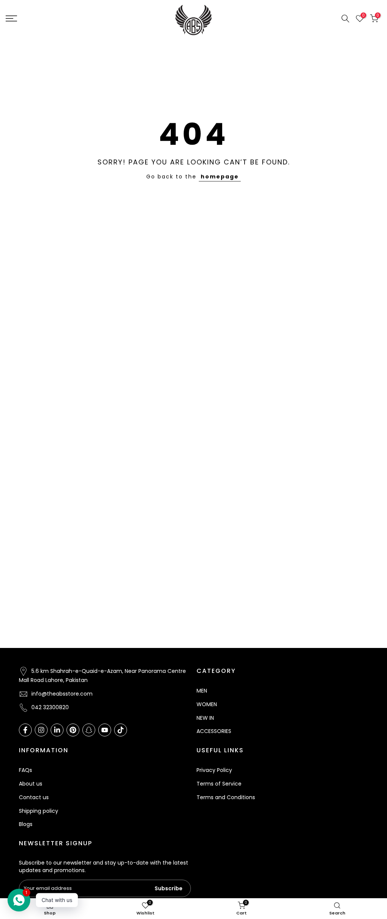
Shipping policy (38, 811)
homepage (220, 176)
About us (30, 783)
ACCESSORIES (214, 731)
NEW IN (205, 718)
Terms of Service (219, 783)
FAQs (25, 770)
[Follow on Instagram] (41, 730)
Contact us (34, 797)
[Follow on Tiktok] (120, 730)
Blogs (26, 824)
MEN (202, 690)
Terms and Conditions (226, 797)
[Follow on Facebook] (25, 730)
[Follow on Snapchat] (88, 730)
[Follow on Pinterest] (73, 730)
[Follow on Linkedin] (57, 730)
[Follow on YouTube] (104, 730)
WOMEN (207, 704)
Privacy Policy (214, 770)
